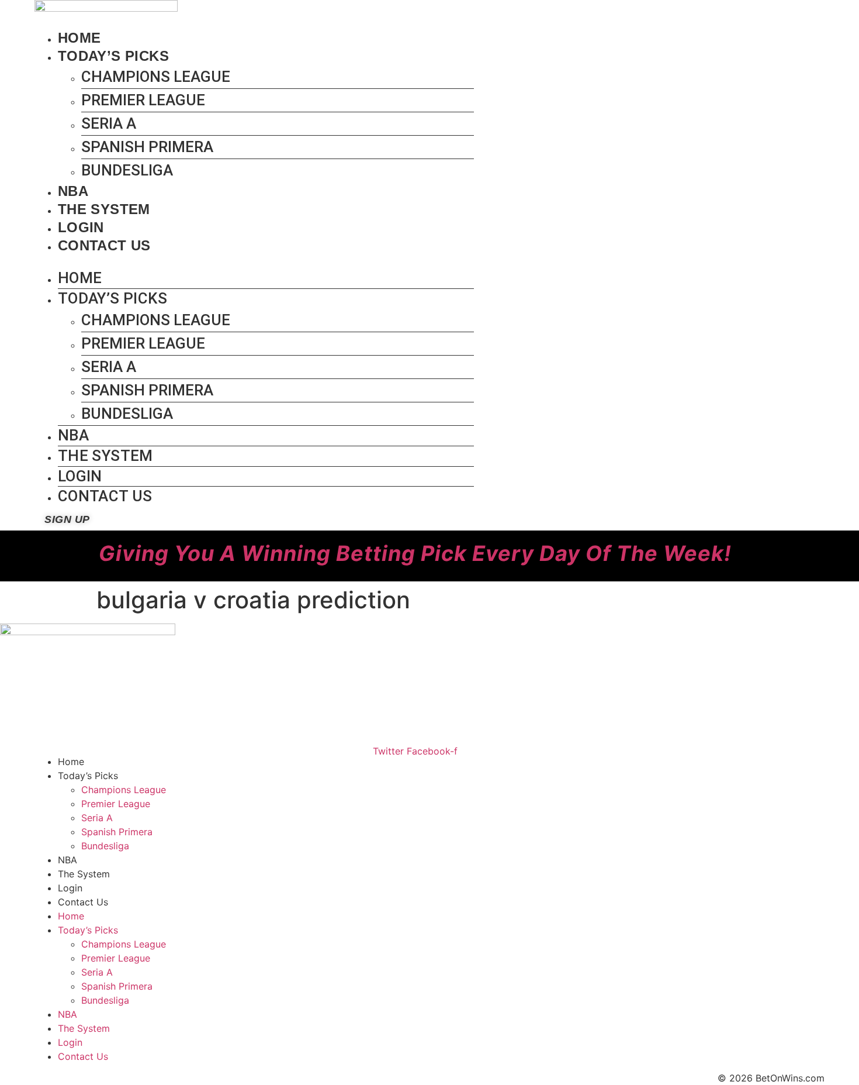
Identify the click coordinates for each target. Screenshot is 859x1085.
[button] (254, 261)
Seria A (108, 123)
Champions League (155, 76)
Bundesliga (127, 170)
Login (81, 227)
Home (79, 38)
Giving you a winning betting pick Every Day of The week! (415, 553)
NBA (73, 191)
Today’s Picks (113, 56)
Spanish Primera (147, 147)
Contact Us (104, 245)
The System (104, 209)
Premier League (143, 100)
